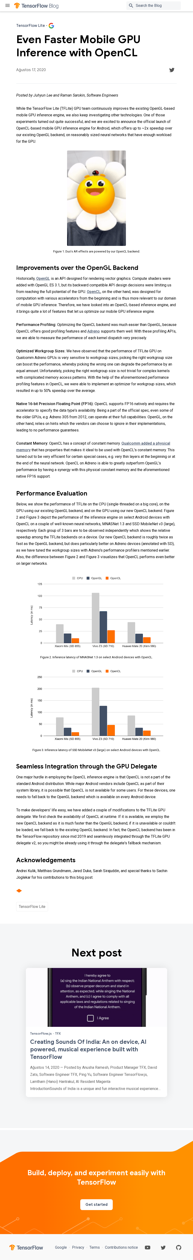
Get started (96, 1204)
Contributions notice (121, 1247)
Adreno (93, 331)
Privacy (78, 1247)
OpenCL (94, 291)
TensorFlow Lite (32, 906)
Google (61, 1247)
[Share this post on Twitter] (172, 70)
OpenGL (43, 278)
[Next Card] (96, 1032)
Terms (94, 1247)
